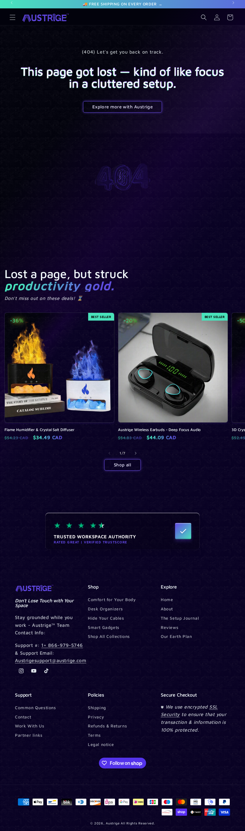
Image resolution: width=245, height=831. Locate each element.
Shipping (97, 708)
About (167, 608)
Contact (23, 716)
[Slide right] (135, 453)
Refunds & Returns (107, 725)
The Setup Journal (180, 618)
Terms (94, 735)
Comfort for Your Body (112, 600)
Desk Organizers (105, 608)
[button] (12, 17)
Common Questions (35, 708)
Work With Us (29, 725)
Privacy (96, 716)
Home (167, 600)
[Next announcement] (233, 2)
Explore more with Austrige (122, 106)
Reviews (169, 627)
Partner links (29, 735)
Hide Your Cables (106, 618)
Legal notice (101, 744)
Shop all (122, 464)
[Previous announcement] (11, 2)
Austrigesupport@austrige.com (50, 660)
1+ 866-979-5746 (62, 645)
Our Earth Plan (176, 636)
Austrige (113, 823)
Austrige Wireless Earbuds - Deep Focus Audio (159, 430)
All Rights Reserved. (138, 823)
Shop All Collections (109, 636)
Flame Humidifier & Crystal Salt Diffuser (39, 430)
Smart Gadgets (104, 627)
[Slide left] (109, 453)
